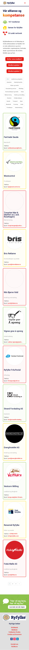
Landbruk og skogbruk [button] (16, 79)
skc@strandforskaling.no (15, 419)
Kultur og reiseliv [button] (14, 85)
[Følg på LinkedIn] (17, 639)
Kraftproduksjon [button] (18, 98)
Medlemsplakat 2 (14, 71)
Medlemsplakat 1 (14, 65)
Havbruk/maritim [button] (18, 82)
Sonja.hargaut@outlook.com (16, 225)
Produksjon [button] (9, 107)
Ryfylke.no (14, 646)
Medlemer (15, 630)
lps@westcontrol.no (14, 187)
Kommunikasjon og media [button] (11, 91)
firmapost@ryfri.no (13, 381)
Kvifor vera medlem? (14, 59)
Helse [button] (22, 91)
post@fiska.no (12, 575)
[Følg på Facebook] (11, 639)
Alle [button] (8, 79)
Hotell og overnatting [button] (19, 94)
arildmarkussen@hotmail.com (17, 148)
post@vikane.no (13, 303)
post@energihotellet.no (15, 458)
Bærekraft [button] (8, 104)
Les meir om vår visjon (17, 607)
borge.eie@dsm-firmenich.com (17, 497)
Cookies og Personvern (15, 634)
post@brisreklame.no (14, 264)
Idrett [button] (21, 104)
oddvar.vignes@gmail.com (16, 342)
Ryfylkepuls (14, 627)
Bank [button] (21, 101)
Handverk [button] (9, 82)
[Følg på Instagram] (14, 639)
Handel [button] (8, 101)
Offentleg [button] (21, 88)
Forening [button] (15, 104)
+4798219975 (13, 534)
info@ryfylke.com (13, 536)
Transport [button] (15, 101)
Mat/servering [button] (8, 94)
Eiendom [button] (9, 98)
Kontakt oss (14, 644)
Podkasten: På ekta (14, 632)
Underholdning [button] (18, 107)
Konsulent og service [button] (11, 88)
